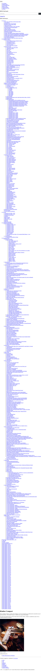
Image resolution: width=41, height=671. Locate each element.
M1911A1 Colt (9, 391)
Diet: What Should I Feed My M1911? (10, 27)
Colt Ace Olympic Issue (10, 57)
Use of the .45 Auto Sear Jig (11, 458)
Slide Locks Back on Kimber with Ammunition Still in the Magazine (18, 450)
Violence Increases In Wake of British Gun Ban (14, 536)
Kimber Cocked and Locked (11, 178)
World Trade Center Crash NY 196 (12, 142)
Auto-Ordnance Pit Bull (10, 161)
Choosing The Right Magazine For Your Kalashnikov (15, 295)
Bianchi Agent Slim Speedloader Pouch (13, 294)
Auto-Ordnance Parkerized (10, 160)
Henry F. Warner (11, 249)
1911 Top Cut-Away (9, 44)
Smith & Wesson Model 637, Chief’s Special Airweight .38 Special (17, 494)
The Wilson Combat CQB (10, 421)
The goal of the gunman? (10, 281)
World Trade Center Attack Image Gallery (13, 141)
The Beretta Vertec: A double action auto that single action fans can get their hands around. (21, 496)
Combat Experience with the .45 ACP (15, 243)
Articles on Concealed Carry (9, 288)
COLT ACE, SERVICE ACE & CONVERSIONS (15, 119)
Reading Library (5, 4)
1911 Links (4, 212)
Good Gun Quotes (7, 28)
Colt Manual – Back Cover (11, 224)
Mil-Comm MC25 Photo (13, 309)
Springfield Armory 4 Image (13, 115)
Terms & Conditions (5, 542)
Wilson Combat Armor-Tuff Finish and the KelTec (14, 325)
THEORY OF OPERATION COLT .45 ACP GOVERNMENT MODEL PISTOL (20, 455)
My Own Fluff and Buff (10, 445)
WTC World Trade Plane (10, 153)
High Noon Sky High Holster (11, 332)
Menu (1, 1)
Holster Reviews (7, 326)
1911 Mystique (8, 464)
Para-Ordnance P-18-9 (10, 184)
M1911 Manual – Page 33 (6, 569)
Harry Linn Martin (12, 248)
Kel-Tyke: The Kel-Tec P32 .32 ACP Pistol (13, 492)
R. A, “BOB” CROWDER (11, 126)
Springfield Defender (10, 193)
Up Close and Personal (10, 504)
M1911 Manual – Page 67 (6, 607)
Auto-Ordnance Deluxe (10, 158)
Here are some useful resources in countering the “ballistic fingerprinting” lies (19, 438)
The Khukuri (8, 351)
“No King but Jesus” (9, 517)
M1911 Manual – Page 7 (6, 602)
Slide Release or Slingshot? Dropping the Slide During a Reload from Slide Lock (20, 451)
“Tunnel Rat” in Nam (10, 48)
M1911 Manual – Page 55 (6, 592)
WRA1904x (11, 95)
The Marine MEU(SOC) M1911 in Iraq (13, 134)
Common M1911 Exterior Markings (12, 121)
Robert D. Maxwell (12, 254)
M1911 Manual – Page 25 (6, 560)
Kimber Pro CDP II (9, 381)
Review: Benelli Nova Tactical (11, 357)
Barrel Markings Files (10, 99)
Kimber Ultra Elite (9, 181)
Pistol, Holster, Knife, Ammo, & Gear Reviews (12, 514)
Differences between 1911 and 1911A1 (13, 67)
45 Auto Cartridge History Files (11, 87)
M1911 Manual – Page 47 (6, 583)
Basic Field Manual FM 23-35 (7, 543)
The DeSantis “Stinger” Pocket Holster (13, 338)
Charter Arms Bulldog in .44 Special (12, 486)
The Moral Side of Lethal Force (11, 282)
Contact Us (2, 16)
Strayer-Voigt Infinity (10, 203)
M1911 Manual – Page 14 (6, 549)
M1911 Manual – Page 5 (6, 586)
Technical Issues (5, 666)
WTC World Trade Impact (10, 152)
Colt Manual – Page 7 (10, 230)
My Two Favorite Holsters (10, 334)
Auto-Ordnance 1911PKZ (10, 364)
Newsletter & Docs (9, 471)
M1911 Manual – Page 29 (6, 564)
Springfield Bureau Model (10, 192)
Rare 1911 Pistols (7, 210)
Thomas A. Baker (12, 258)
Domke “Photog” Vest (10, 298)
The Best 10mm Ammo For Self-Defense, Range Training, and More (15, 35)
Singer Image (11, 111)
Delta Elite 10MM (9, 175)
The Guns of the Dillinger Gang (11, 81)
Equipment (4, 663)
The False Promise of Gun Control (14, 475)
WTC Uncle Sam (9, 151)
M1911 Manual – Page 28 (6, 563)
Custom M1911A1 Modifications (12, 434)
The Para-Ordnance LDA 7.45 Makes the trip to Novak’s (16, 500)
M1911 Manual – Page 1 (6, 544)
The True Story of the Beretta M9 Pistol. (13, 139)
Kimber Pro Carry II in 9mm (11, 379)
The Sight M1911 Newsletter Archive (15, 476)
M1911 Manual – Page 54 (6, 591)
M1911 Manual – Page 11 (6, 546)
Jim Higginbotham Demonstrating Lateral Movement (15, 273)
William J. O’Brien (12, 260)
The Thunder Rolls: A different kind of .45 (13, 503)
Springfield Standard (9, 197)
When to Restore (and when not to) (12, 459)
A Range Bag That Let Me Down (12, 291)
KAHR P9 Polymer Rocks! (11, 491)
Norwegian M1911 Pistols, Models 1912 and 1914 (14, 125)
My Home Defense (9, 529)
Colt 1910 (8, 55)
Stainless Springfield (9, 200)
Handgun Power (9, 469)
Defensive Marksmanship (10, 466)
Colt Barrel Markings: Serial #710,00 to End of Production (18, 101)
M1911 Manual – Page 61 (6, 599)
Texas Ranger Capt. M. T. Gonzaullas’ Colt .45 (14, 78)
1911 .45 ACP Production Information (12, 462)
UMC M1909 (11, 93)
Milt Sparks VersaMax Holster (11, 333)
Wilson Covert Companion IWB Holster (13, 344)
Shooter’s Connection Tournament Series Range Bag (15, 320)
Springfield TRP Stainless (10, 198)
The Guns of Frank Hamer (10, 132)
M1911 (7, 71)
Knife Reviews (6, 345)
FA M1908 (10, 89)
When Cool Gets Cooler (10, 422)
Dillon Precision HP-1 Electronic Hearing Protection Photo (18, 305)
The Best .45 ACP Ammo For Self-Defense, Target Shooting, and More (16, 34)
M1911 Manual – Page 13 (6, 548)
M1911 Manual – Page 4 (6, 576)
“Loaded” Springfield (10, 156)
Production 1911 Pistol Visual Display (10, 209)
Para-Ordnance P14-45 (10, 186)
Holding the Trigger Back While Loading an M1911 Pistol (16, 439)
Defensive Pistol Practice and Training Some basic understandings (17, 269)
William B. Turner (12, 259)
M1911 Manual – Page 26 (6, 561)
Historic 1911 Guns (7, 46)
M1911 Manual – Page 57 (6, 594)
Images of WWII (9, 68)
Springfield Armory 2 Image (13, 113)
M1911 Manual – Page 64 (6, 601)
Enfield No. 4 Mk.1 (9, 354)
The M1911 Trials (9, 133)
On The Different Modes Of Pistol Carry (13, 275)
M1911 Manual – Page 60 (6, 598)
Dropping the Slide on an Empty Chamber (13, 435)
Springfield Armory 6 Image (13, 117)
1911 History (4, 3)
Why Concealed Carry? (10, 287)
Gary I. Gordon (11, 246)
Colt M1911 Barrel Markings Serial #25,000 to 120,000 (18, 102)
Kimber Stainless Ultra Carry (11, 385)
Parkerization (8, 446)
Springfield (8, 190)
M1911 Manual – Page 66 (6, 606)
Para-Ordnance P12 (9, 400)
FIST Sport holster (9, 329)
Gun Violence (8, 527)
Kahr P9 (7, 490)
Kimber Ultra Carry (9, 386)
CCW (3, 662)
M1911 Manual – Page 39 (6, 575)
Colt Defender (8, 170)
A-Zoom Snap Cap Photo (13, 300)
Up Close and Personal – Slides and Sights (13, 511)
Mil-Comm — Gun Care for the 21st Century (14, 316)
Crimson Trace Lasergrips (10, 296)
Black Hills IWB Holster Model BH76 (12, 328)
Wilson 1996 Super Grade (10, 204)
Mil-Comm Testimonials (13, 317)
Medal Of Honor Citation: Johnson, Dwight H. (16, 252)
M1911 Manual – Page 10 (6, 545)
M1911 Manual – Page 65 (6, 605)
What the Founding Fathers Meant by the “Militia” (14, 537)
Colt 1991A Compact (10, 164)
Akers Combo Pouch (12, 302)
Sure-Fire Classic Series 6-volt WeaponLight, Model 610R (16, 321)
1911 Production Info (5, 5)
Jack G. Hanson (11, 251)
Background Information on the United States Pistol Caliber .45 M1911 (18, 97)
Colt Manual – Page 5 (10, 228)
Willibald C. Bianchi (12, 261)
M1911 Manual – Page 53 (6, 590)
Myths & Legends (5, 7)
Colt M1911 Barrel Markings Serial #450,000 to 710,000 (18, 103)
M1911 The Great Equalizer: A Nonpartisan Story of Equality (16, 274)
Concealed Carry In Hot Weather (12, 266)
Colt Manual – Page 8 (10, 231)
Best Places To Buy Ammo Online (10, 24)
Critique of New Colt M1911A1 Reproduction (14, 370)
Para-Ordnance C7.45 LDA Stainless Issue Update (14, 399)
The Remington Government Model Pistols (13, 137)
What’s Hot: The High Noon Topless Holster (14, 342)
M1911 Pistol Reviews (8, 360)
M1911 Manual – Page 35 (6, 571)
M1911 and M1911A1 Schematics (10, 30)
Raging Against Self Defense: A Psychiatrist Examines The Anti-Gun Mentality (19, 277)
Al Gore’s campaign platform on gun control (13, 519)
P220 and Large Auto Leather (11, 335)
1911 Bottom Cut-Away (10, 42)
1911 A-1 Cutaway (7, 39)
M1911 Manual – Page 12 (6, 547)
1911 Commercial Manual (8, 223)
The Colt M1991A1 (9, 416)
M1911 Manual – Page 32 (6, 568)
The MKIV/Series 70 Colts (11, 135)
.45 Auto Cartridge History (10, 84)
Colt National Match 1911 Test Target (12, 120)
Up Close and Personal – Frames (11, 508)
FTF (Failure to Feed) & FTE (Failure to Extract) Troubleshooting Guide (18, 437)
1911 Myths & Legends (8, 239)
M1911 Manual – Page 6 (6, 597)
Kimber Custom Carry (10, 377)
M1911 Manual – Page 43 (6, 579)
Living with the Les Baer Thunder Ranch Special (14, 390)
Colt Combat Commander (10, 168)
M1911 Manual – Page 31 (6, 567)
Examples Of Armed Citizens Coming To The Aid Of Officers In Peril (18, 270)
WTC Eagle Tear (9, 148)
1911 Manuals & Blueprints (6, 222)
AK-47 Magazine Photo (13, 301)
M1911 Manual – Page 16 (6, 551)
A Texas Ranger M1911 (10, 54)
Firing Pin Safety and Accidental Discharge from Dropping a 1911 (17, 436)
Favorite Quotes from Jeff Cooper (12, 525)
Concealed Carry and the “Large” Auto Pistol (12, 26)
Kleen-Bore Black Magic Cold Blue (12, 315)
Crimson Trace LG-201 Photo (14, 304)
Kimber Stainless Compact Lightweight (13, 383)
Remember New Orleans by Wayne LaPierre (14, 530)
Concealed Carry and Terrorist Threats (12, 265)
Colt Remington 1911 (10, 61)
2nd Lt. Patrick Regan (12, 241)
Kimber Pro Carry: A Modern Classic (12, 380)
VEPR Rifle (8, 359)
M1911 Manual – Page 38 (6, 574)
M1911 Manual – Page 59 (6, 596)
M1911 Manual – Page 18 (6, 553)
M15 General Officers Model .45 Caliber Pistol (14, 124)
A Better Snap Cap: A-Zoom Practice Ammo (13, 290)
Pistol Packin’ (8, 276)
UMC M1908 (11, 92)
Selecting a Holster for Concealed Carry (13, 279)
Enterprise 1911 (9, 176)
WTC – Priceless (9, 145)
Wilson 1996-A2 (9, 205)
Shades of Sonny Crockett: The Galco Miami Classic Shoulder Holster (18, 336)
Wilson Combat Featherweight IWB (12, 343)
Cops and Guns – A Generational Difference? (14, 268)
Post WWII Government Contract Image (15, 109)
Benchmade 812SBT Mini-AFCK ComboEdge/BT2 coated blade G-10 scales (19, 346)
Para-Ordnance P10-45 (10, 185)
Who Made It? (8, 140)
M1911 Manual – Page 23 (6, 558)
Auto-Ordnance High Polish (11, 159)
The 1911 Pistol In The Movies (9, 211)
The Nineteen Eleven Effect (11, 535)
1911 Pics (3, 9)
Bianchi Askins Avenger (10, 327)
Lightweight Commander (10, 70)
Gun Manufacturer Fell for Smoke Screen (13, 526)
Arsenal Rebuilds (9, 96)
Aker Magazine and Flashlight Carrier (12, 293)
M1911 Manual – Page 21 (6, 556)
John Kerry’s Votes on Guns (11, 528)
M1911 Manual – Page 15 (6, 550)
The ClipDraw (8, 337)
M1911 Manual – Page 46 (6, 582)
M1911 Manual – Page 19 (6, 554)
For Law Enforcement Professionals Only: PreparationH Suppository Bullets (19, 467)
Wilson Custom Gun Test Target (11, 424)
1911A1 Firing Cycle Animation (11, 45)
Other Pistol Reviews (7, 485)
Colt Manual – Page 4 (10, 227)
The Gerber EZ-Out (9, 350)
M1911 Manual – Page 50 (6, 587)
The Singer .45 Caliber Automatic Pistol (13, 138)
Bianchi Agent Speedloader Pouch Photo (15, 303)
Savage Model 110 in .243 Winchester (12, 358)
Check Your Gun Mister (10, 522)
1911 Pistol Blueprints (8, 236)
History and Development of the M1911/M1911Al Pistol (15, 123)
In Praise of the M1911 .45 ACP (9, 29)
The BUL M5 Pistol (9, 415)
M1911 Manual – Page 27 (6, 562)
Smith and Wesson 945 (10, 189)
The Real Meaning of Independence (12, 480)
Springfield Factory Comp (10, 194)
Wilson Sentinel (9, 207)
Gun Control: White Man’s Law (14, 473)
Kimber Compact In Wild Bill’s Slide (12, 69)
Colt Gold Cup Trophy (10, 171)
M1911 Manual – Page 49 (6, 585)
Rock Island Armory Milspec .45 (11, 405)
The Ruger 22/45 (9, 501)
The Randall (8, 419)
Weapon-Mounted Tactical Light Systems (13, 324)
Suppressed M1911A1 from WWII (12, 76)
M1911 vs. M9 (4, 6)
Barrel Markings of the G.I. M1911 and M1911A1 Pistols (16, 118)
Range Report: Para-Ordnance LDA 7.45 (13, 403)
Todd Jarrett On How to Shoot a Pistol (12, 481)
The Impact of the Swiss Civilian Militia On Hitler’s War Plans (16, 534)
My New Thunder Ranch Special (12, 394)
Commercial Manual (9, 232)
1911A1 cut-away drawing (10, 157)
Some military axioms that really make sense (13, 478)
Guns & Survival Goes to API (11, 271)
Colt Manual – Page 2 (10, 225)
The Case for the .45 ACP (10, 479)
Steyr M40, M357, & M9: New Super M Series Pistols (15, 495)
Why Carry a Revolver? (10, 513)
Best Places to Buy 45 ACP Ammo (10, 23)
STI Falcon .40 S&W (10, 202)
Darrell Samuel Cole (12, 245)
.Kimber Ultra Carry (9, 155)
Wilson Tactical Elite (9, 208)
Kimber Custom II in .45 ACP (11, 378)
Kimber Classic (9, 177)
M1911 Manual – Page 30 (6, 566)
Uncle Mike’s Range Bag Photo (14, 313)
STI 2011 (8, 201)
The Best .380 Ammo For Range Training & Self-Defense (14, 33)
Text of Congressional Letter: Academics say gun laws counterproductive (21, 472)
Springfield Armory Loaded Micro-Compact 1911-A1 (15, 408)
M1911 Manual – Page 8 (6, 603)
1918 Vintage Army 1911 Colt (11, 52)
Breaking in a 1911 (9, 431)
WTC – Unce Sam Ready (10, 146)
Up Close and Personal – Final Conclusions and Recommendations (17, 507)
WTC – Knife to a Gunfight (11, 143)
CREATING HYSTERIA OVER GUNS (13, 524)
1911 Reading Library (6, 238)
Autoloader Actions (9, 430)
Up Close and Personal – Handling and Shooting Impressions (16, 509)
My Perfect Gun (9, 395)
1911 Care (4, 20)
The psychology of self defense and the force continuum (15, 283)
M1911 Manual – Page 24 (6, 559)
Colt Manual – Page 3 (10, 226)
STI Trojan (8, 361)
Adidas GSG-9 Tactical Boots (11, 292)
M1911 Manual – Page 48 (6, 584)
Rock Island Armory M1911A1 (11, 404)
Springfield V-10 (9, 199)
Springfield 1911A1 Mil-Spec (11, 407)
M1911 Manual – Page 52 (6, 589)
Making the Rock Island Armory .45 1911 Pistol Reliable (16, 392)
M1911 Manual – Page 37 (6, 573)
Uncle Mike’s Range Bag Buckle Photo (15, 312)
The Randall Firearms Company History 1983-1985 (15, 136)
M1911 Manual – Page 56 (6, 593)
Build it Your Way (9, 432)
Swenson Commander (10, 77)
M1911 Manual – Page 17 (6, 552)
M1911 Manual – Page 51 (6, 588)
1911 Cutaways (7, 22)
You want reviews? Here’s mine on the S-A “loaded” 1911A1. (16, 425)
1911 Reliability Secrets (10, 428)
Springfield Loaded (9, 410)
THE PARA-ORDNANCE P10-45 (12, 418)
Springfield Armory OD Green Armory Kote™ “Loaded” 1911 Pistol (18, 409)
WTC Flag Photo (9, 149)
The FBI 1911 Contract (10, 131)
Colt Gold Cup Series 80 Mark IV (12, 368)
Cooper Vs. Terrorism (10, 267)
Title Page (8, 235)
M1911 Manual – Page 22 (6, 557)
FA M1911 (10, 90)
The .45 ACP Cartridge (8, 32)
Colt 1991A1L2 (9, 166)
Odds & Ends (6, 460)
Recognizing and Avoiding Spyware (12, 477)
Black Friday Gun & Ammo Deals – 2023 (9, 539)
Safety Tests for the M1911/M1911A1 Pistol (13, 449)
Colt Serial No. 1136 (9, 62)
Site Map (3, 541)
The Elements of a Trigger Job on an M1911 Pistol (14, 454)
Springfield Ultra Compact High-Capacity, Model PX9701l (16, 411)
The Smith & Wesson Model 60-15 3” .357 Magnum (15, 502)
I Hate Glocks (8, 489)
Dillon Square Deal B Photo (13, 306)
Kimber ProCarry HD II (10, 382)
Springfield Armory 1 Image (13, 112)
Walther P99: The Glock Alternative (12, 512)
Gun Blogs (6, 216)
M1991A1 (8, 182)
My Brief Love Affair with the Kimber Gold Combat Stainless (16, 393)
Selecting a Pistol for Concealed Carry (12, 280)
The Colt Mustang (9, 497)
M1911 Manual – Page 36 (6, 572)
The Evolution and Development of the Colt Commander (16, 130)
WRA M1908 (11, 94)
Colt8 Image (11, 106)
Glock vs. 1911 (9, 468)
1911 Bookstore (9, 463)
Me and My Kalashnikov (10, 356)
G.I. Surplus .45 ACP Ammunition (12, 122)
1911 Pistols (4, 665)
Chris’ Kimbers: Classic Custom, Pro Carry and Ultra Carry (16, 366)
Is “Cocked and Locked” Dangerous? (12, 440)
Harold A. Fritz (11, 247)
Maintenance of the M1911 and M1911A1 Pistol (12, 31)
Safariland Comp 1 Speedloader (14, 310)
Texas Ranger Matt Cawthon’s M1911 (12, 80)
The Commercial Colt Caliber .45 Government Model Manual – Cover (18, 234)
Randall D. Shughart (12, 253)
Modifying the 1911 (9, 444)
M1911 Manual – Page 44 (6, 580)
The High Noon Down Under (11, 339)
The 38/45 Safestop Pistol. (10, 414)
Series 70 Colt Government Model (12, 72)
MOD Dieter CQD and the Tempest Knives (13, 348)
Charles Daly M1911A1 (10, 365)
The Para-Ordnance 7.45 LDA (11, 499)
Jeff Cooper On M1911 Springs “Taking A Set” (14, 441)
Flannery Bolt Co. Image (13, 107)
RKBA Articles (6, 515)
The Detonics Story (9, 129)
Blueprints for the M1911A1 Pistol (12, 237)
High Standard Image (12, 108)
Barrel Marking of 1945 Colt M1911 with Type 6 (17, 100)
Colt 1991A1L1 (9, 165)
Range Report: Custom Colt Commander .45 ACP (14, 402)
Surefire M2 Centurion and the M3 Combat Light (14, 322)
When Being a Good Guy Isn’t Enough (13, 286)
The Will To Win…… (10, 284)
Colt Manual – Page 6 (10, 229)
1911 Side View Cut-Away (11, 43)
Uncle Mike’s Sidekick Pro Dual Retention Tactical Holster (16, 341)
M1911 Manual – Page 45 (6, 581)
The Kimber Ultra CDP (10, 417)
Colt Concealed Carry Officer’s (11, 59)
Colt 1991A (8, 163)
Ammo (3, 660)
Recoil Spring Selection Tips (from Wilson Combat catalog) (16, 447)
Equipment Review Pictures (11, 299)
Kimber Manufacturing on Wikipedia (8, 655)
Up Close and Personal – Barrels (11, 505)
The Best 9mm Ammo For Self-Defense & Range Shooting (14, 36)
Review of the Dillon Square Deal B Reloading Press (15, 318)
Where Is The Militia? (10, 538)
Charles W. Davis (11, 242)
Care (3, 661)
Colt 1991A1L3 (9, 167)
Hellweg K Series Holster (10, 331)
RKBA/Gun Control (7, 221)
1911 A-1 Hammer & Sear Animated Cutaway (14, 40)
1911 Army (8, 50)
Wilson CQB (8, 423)
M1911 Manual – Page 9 (6, 604)
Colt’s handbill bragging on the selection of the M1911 (15, 64)
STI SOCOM (8, 413)
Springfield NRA (9, 75)
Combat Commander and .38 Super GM (13, 65)
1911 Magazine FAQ (10, 86)
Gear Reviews (6, 289)
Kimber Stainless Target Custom (11, 384)
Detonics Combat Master (10, 66)
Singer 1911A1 (9, 73)
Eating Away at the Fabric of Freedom (12, 516)
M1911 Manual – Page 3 (6, 565)
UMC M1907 (11, 91)
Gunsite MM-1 (8, 374)
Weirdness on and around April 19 (12, 461)
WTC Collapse (8, 147)
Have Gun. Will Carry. (10, 272)
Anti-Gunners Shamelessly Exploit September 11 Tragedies (16, 520)
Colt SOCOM (8, 63)
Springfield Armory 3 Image (13, 114)
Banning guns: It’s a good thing (11, 521)
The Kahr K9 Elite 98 (10, 498)
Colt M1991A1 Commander (11, 369)
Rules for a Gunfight (9, 278)
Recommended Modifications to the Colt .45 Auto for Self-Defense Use (18, 448)
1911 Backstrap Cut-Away (10, 41)
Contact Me (4, 540)
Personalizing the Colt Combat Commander (13, 401)
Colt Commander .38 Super (11, 58)
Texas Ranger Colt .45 (10, 79)
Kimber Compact (9, 179)
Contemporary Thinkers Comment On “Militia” (14, 523)
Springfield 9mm (9, 191)
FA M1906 (10, 88)
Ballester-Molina (9, 98)
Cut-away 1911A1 (9, 174)
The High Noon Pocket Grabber (11, 340)
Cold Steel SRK (9, 347)
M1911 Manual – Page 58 (6, 595)
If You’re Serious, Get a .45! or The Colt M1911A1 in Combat (19, 250)
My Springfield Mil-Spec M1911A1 (12, 396)
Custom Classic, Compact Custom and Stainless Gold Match (16, 371)
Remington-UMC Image (13, 110)
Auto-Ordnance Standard (10, 162)
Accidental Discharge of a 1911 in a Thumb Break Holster (16, 429)
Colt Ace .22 (8, 56)
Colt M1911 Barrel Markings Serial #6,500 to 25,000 (17, 104)
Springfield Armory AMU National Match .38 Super (15, 74)
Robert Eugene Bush (12, 255)
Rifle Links (6, 220)
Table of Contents (9, 233)
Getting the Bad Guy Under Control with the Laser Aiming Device (17, 314)
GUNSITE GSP (9, 373)
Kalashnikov (8, 355)
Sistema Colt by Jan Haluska (11, 406)
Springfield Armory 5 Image (13, 116)
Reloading (6, 219)
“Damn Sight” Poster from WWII (12, 47)
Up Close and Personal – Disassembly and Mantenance (15, 506)
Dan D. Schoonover (12, 244)
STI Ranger (8, 412)
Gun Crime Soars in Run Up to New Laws (16, 474)
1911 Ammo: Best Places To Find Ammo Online (12, 21)
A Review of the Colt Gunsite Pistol (12, 362)
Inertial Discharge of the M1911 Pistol (12, 427)
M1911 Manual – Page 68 (6, 608)
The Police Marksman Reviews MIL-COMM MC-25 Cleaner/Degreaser (18, 323)
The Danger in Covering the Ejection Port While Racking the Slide (17, 453)
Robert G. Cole (11, 256)
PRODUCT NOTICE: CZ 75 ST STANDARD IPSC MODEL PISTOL (18, 493)
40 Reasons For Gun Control (11, 518)
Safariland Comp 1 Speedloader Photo (15, 311)
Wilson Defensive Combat (10, 206)
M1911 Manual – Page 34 (6, 570)
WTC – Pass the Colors (10, 144)
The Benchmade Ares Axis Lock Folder (13, 349)
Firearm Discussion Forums (9, 215)
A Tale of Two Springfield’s (11, 363)
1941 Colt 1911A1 (9, 53)
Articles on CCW (7, 264)
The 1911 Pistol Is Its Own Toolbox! (12, 452)
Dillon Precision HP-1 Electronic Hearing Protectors (15, 297)
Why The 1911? (9, 483)
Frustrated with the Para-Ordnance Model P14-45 (14, 372)
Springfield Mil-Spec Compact (11, 196)
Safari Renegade (9, 187)
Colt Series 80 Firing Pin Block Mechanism (13, 433)
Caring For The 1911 (5, 8)
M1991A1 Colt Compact (10, 183)
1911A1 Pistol (8, 51)
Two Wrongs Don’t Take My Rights (12, 482)
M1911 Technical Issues (8, 426)
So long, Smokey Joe (12, 257)
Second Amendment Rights (11, 531)
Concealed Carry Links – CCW (9, 213)
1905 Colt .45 (8, 49)
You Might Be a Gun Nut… (11, 484)
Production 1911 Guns (8, 154)
